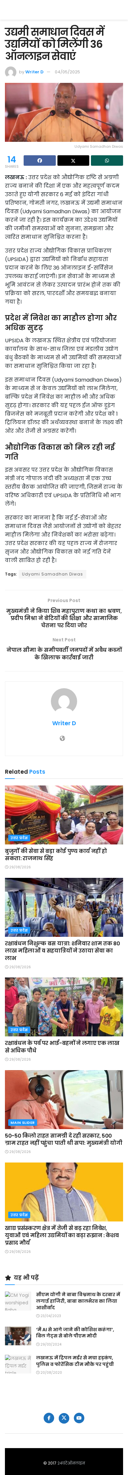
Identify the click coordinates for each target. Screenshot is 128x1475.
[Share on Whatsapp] (107, 160)
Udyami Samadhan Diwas (52, 574)
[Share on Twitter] (73, 160)
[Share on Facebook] (40, 160)
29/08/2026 (19, 867)
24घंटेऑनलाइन (71, 1463)
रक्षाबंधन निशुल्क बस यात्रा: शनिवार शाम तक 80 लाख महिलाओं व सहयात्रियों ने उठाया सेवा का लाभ (62, 951)
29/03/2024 (50, 1344)
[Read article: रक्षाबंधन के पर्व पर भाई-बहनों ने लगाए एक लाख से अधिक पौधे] (64, 1006)
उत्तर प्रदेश (19, 838)
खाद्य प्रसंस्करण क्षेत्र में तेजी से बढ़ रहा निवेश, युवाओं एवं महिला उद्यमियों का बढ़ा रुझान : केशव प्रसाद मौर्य (61, 1235)
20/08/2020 (50, 1372)
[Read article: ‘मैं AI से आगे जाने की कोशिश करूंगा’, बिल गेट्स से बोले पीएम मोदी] (18, 1336)
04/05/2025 (67, 72)
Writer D (34, 72)
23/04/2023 (50, 1316)
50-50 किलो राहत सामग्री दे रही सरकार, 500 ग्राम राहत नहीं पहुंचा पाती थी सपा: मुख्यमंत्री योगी (63, 1139)
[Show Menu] (120, 10)
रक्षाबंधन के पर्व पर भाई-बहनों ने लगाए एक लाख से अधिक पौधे (62, 1046)
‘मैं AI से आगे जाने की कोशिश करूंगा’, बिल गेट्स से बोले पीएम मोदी (75, 1332)
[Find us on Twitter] (64, 1418)
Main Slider (23, 1122)
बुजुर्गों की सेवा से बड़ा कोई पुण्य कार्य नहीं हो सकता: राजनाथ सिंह (56, 854)
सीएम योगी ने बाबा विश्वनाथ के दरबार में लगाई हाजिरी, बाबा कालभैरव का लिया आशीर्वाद (78, 1301)
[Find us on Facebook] (49, 1418)
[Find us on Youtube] (79, 1418)
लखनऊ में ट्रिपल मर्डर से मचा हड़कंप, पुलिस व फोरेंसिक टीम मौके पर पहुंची (75, 1361)
